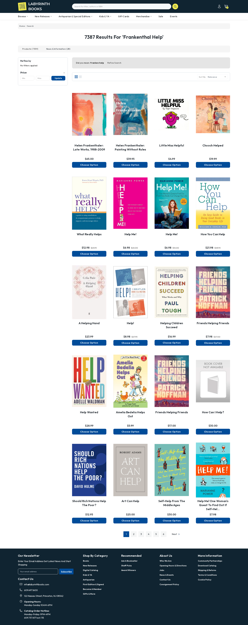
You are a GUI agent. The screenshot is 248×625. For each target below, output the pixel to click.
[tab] (30, 49)
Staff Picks (126, 565)
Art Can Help (130, 501)
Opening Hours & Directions (173, 565)
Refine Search (114, 63)
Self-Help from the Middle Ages (171, 503)
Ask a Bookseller (129, 561)
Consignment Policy (169, 584)
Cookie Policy (204, 579)
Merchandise (143, 16)
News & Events (167, 575)
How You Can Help (213, 234)
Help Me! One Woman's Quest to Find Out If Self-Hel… (212, 505)
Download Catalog (207, 565)
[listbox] (217, 76)
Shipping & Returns (207, 570)
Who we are (166, 561)
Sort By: (202, 77)
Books (86, 561)
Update (58, 78)
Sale (160, 16)
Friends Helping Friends (213, 323)
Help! (130, 323)
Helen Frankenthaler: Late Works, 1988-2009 (89, 147)
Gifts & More (89, 594)
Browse (22, 16)
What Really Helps (89, 234)
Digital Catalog (90, 570)
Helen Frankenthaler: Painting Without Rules (130, 147)
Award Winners (128, 570)
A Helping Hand (89, 323)
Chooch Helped (213, 145)
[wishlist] (89, 112)
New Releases (42, 16)
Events (173, 16)
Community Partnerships (210, 561)
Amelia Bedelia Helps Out (130, 414)
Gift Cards (123, 16)
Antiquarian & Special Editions (74, 16)
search (175, 6)
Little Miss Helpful (171, 145)
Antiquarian (88, 579)
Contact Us (165, 579)
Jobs (162, 570)
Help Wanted (89, 412)
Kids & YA (104, 16)
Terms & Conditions (207, 575)
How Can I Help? (213, 412)
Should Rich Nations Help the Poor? (89, 503)
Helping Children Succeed (171, 325)
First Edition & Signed (93, 584)
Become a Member (92, 589)
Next (175, 534)
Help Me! (130, 234)
